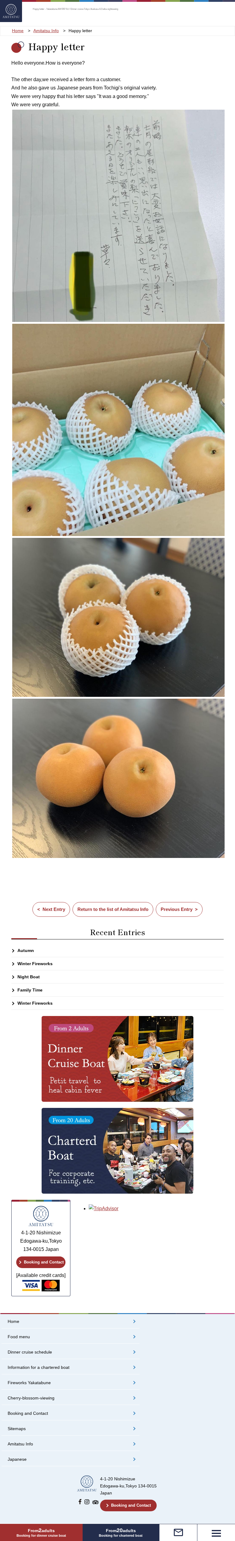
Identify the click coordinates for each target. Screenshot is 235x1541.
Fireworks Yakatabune (29, 1382)
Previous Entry (176, 909)
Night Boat (28, 976)
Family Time (30, 990)
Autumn (25, 950)
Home (13, 1321)
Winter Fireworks (35, 963)
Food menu (19, 1337)
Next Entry (54, 909)
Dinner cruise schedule (30, 1352)
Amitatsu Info (20, 1444)
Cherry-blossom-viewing (31, 1398)
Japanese (17, 1459)
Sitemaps (17, 1428)
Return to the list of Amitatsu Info (112, 909)
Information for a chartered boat (38, 1367)
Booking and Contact (44, 1262)
